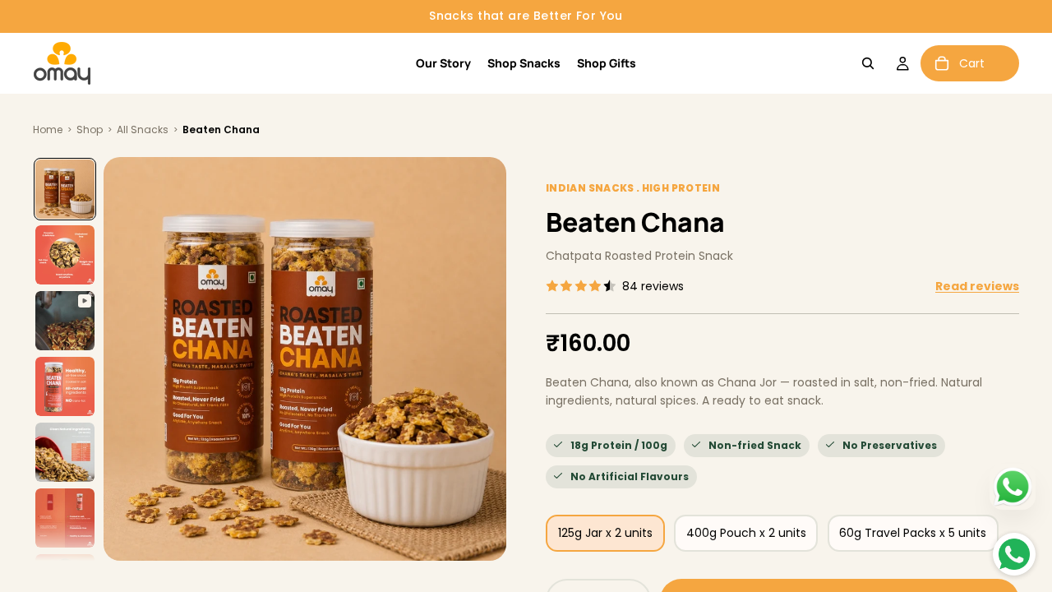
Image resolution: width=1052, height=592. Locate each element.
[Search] (868, 63)
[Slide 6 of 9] (65, 518)
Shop (89, 129)
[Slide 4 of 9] (65, 386)
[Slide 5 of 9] (65, 452)
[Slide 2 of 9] (65, 254)
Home (47, 129)
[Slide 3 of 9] (65, 320)
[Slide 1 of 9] (65, 189)
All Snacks (142, 129)
